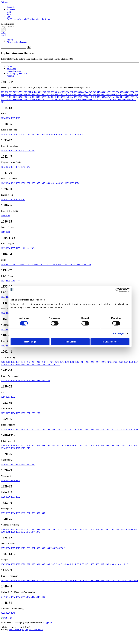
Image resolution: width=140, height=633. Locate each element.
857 (129, 92)
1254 (13, 413)
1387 (62, 548)
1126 (60, 264)
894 (129, 94)
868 (34, 94)
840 (79, 92)
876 (60, 94)
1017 (13, 118)
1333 (8, 513)
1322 (13, 464)
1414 (13, 580)
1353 (67, 529)
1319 (28, 448)
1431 (97, 580)
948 (125, 97)
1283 (121, 429)
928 (87, 97)
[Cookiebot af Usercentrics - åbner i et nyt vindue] (117, 290)
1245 (23, 380)
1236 (33, 364)
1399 (62, 564)
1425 (67, 580)
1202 (3, 362)
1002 (104, 99)
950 (129, 97)
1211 (47, 362)
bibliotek (10, 40)
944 (118, 97)
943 (114, 97)
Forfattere (11, 9)
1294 (42, 446)
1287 (8, 446)
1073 (67, 183)
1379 (23, 548)
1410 (116, 564)
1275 (82, 429)
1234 (23, 364)
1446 (33, 597)
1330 (8, 497)
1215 (67, 362)
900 (11, 97)
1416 (23, 580)
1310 (121, 446)
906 (26, 97)
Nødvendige (30, 341)
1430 (92, 580)
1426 (72, 580)
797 (18, 92)
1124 (55, 264)
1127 (65, 264)
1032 (67, 134)
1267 (42, 429)
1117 (27, 264)
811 (30, 92)
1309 (116, 446)
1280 (106, 429)
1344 (23, 529)
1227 (126, 362)
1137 (17, 281)
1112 (17, 264)
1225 (116, 362)
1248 (38, 380)
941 (110, 97)
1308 (111, 446)
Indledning (11, 68)
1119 (36, 264)
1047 (28, 167)
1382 (38, 548)
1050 (18, 183)
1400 (67, 564)
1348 (42, 529)
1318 (23, 448)
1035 (82, 134)
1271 (62, 429)
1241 (57, 364)
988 (64, 99)
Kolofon (10, 76)
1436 (121, 580)
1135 (8, 281)
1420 (42, 580)
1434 (111, 580)
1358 (92, 529)
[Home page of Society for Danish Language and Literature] (6, 618)
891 (118, 94)
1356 (82, 529)
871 (45, 94)
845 (91, 92)
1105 (8, 264)
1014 (3, 102)
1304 (92, 446)
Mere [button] (9, 12)
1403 (82, 564)
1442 (13, 597)
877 (64, 94)
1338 (33, 513)
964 (18, 99)
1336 (23, 513)
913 (53, 97)
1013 (133, 99)
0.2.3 (3, 32)
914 (56, 97)
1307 (106, 446)
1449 (8, 613)
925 (76, 97)
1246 (28, 380)
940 (106, 97)
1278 (97, 429)
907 (30, 97)
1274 (77, 429)
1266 (38, 429)
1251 (8, 397)
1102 (27, 248)
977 (49, 99)
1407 (102, 564)
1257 (28, 413)
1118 (31, 264)
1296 (52, 446)
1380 (28, 548)
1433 (106, 580)
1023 (28, 134)
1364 (121, 529)
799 (22, 92)
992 (79, 99)
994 (83, 99)
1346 (33, 529)
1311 (126, 446)
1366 (131, 529)
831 (56, 92)
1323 (18, 464)
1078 (13, 199)
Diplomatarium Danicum (17, 42)
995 (87, 99)
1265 (33, 429)
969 (30, 99)
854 (118, 92)
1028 (47, 134)
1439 (136, 580)
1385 (52, 548)
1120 (41, 264)
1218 (82, 362)
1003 (109, 99)
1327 (8, 480)
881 (79, 94)
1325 (28, 464)
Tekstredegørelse (14, 71)
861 (7, 94)
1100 (18, 248)
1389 (13, 564)
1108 (13, 264)
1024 (33, 134)
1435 (116, 580)
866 (26, 94)
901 (14, 97)
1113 (22, 264)
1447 (38, 597)
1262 (18, 429)
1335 (18, 513)
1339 (38, 513)
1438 (131, 580)
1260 (8, 429)
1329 (18, 480)
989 (68, 99)
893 (125, 94)
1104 (3, 264)
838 (76, 92)
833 (64, 92)
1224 (111, 362)
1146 (3, 313)
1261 (13, 429)
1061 (52, 183)
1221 (96, 362)
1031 (62, 134)
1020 (13, 134)
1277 (92, 429)
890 (114, 94)
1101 (23, 248)
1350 (52, 529)
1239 (47, 364)
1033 (72, 134)
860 (3, 94)
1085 (8, 215)
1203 (8, 362)
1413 (8, 580)
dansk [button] (3, 35)
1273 (72, 429)
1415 (18, 580)
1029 (52, 134)
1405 (92, 564)
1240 (52, 364)
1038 (18, 150)
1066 (57, 183)
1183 (8, 346)
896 (136, 94)
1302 (82, 446)
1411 (121, 564)
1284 (126, 429)
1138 (8, 297)
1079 (18, 199)
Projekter (46, 19)
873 (53, 94)
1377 (13, 548)
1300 (72, 446)
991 (76, 99)
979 (53, 99)
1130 (69, 264)
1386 (57, 548)
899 (7, 97)
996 (91, 99)
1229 (136, 362)
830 (53, 92)
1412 (126, 564)
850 (106, 92)
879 (72, 94)
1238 (42, 364)
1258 (33, 413)
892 (122, 94)
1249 (42, 380)
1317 (18, 448)
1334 (13, 513)
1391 (23, 564)
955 (3, 99)
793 (11, 92)
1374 (33, 532)
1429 (87, 580)
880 (76, 94)
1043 (8, 167)
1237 (38, 364)
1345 (28, 529)
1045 (18, 167)
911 (45, 97)
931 (95, 97)
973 (41, 99)
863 (14, 94)
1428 (82, 580)
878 (68, 94)
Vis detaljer (118, 333)
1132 (79, 264)
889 (110, 94)
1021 (18, 134)
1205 (18, 362)
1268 (47, 429)
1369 (8, 532)
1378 (18, 548)
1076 (77, 183)
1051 (23, 183)
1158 (8, 329)
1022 (23, 134)
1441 (8, 597)
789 (3, 92)
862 (11, 94)
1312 (131, 446)
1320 (3, 464)
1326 (33, 464)
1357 (87, 529)
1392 (28, 564)
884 (91, 94)
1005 (118, 99)
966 (26, 99)
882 (83, 94)
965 (22, 99)
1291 (28, 446)
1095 (8, 232)
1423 (57, 580)
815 (37, 92)
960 (11, 99)
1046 (23, 167)
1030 (57, 134)
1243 (13, 380)
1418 (33, 580)
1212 (52, 362)
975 (45, 99)
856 (125, 92)
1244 (18, 380)
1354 (72, 529)
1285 (131, 429)
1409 (111, 564)
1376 (8, 548)
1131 (74, 264)
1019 (8, 134)
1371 (18, 532)
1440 (3, 597)
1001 (99, 99)
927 (83, 97)
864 (18, 94)
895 (133, 94)
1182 (3, 346)
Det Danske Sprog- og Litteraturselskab (26, 629)
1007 (123, 99)
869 (37, 94)
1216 (72, 362)
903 (18, 97)
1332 (18, 497)
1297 (57, 446)
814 (33, 92)
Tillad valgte (70, 341)
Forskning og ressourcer (17, 73)
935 (98, 97)
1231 (8, 364)
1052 (28, 183)
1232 (13, 364)
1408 (106, 564)
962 (14, 99)
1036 (8, 150)
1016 (8, 118)
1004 (114, 99)
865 (22, 94)
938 (102, 97)
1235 (28, 364)
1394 (38, 564)
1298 (62, 446)
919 (64, 97)
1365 (126, 529)
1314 (3, 448)
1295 (47, 446)
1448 (42, 597)
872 (49, 94)
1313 (136, 446)
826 (49, 92)
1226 (121, 362)
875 (57, 94)
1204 (13, 362)
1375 (38, 532)
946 (121, 97)
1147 (8, 313)
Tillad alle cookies (110, 341)
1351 (57, 529)
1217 (77, 362)
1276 (87, 429)
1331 (13, 497)
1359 (97, 529)
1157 (3, 329)
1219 (87, 362)
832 (60, 92)
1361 (106, 529)
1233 (18, 364)
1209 (38, 362)
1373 (28, 532)
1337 (28, 513)
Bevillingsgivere (34, 19)
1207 (28, 362)
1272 (67, 429)
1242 (8, 380)
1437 (126, 580)
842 (83, 92)
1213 (57, 362)
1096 (8, 248)
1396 (47, 564)
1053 (33, 183)
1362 (111, 529)
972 (37, 99)
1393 (33, 564)
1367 (136, 529)
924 (72, 97)
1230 (3, 364)
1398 (57, 564)
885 (95, 94)
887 (102, 94)
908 (34, 97)
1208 (33, 362)
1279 (102, 429)
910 (41, 97)
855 (121, 92)
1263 (23, 429)
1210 (42, 362)
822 (45, 92)
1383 (42, 548)
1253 (8, 413)
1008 (128, 99)
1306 (102, 446)
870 (41, 94)
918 (60, 97)
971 (34, 99)
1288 (13, 446)
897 (3, 97)
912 (49, 97)
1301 (77, 446)
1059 (47, 183)
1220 (92, 362)
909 (37, 97)
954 (136, 97)
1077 (8, 199)
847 (98, 92)
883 (87, 94)
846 (95, 92)
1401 (72, 564)
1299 (67, 446)
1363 (116, 529)
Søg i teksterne (7, 24)
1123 (50, 264)
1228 (131, 362)
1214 (62, 362)
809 (26, 92)
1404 (87, 564)
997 (95, 99)
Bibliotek (10, 7)
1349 (47, 529)
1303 (87, 446)
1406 (97, 564)
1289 (18, 446)
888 (106, 94)
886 (99, 94)
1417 (28, 580)
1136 (13, 281)
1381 (33, 548)
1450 (13, 613)
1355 (77, 529)
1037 (13, 150)
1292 (33, 446)
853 (114, 92)
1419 (38, 580)
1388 (8, 564)
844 (87, 92)
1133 (84, 264)
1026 (38, 134)
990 (72, 99)
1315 (8, 448)
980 (57, 99)
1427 (77, 580)
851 (110, 92)
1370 (13, 532)
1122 (45, 264)
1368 (3, 532)
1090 (3, 232)
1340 (42, 513)
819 (41, 92)
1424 (62, 580)
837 (72, 92)
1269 (52, 429)
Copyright (22, 19)
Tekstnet (4, 2)
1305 (97, 446)
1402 (77, 564)
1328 (13, 480)
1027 (42, 134)
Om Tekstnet (12, 19)
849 (102, 92)
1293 (38, 446)
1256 (23, 413)
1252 (13, 397)
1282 (116, 429)
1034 (77, 134)
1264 (28, 429)
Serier (9, 14)
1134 (89, 264)
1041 (28, 150)
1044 (13, 167)
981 (60, 99)
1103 (32, 248)
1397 (52, 564)
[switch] (55, 323)
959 (7, 99)
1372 (23, 532)
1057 (42, 183)
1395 (42, 564)
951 (133, 97)
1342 (13, 529)
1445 (28, 597)
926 (79, 97)
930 (91, 97)
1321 (8, 464)
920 (68, 97)
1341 (8, 529)
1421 (47, 580)
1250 (47, 380)
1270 (57, 429)
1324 (23, 464)
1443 (18, 597)
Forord (9, 66)
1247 (33, 380)
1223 (106, 362)
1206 (23, 362)
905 (22, 97)
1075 (72, 183)
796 (14, 92)
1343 (18, 529)
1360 (102, 529)
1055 (38, 183)
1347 (38, 529)
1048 (8, 183)
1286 (136, 429)
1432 (102, 580)
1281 (111, 429)
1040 (23, 150)
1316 (13, 448)
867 (30, 94)
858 (133, 92)
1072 (62, 183)
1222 (101, 362)
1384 (47, 548)
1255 (18, 413)
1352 (62, 529)
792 (7, 92)
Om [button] (8, 17)
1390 (18, 564)
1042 (33, 150)
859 (136, 92)
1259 (38, 413)
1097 (13, 248)
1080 (23, 199)
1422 (52, 580)
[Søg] (3, 29)
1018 (18, 118)
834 (68, 92)
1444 (23, 597)
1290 (23, 446)
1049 (13, 183)
